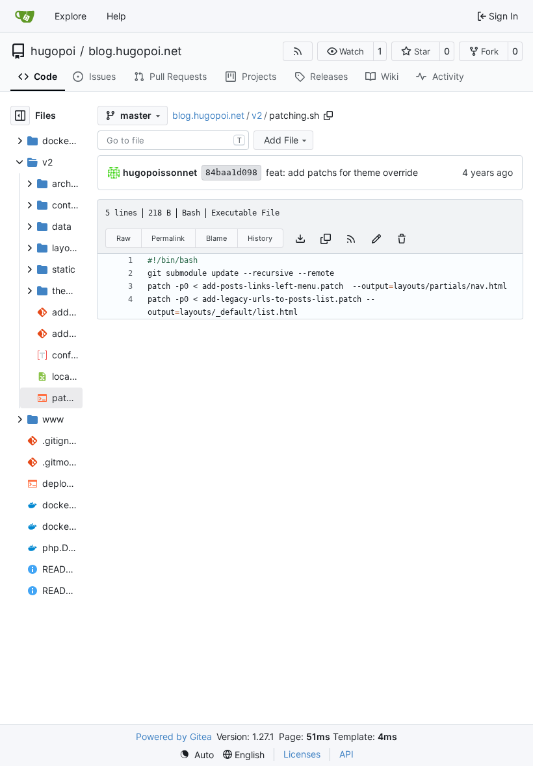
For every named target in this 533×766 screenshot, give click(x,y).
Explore (70, 15)
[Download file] (300, 238)
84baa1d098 (231, 172)
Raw (123, 238)
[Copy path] (328, 115)
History (260, 238)
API (346, 754)
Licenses (301, 754)
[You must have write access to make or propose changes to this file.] (401, 238)
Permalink (168, 238)
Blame (216, 238)
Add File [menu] (281, 139)
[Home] (24, 16)
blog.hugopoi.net (135, 51)
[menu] (196, 754)
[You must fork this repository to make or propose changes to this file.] (376, 238)
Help (116, 15)
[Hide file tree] (20, 115)
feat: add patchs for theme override (342, 172)
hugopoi (53, 51)
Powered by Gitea (174, 736)
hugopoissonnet (160, 172)
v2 (257, 115)
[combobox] (173, 140)
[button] (345, 51)
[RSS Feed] (298, 51)
